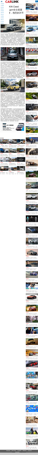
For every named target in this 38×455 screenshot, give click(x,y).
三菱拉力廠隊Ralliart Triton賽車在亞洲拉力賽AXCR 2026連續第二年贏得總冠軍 (31, 314)
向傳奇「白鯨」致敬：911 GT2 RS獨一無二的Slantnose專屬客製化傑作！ (31, 191)
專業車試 (2, 9)
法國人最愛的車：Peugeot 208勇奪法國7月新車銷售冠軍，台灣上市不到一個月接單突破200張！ (32, 437)
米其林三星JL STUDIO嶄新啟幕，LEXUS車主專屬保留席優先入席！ (31, 425)
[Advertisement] (12, 135)
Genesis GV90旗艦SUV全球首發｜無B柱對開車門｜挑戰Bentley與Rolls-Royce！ (32, 169)
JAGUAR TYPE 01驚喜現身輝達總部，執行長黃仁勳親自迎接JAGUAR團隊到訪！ (31, 336)
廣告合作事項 (14, 450)
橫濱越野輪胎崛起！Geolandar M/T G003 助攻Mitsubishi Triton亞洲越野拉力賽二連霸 (32, 180)
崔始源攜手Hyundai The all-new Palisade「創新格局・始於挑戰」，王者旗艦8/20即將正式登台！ (31, 270)
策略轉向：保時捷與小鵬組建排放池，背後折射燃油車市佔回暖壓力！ (31, 403)
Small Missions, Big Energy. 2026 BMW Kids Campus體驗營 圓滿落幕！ (31, 381)
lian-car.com (17, 452)
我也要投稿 (30, 450)
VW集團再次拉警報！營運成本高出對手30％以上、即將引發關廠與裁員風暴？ (32, 12)
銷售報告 (2, 23)
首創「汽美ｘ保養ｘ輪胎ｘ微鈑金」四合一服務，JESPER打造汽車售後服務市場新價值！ (31, 448)
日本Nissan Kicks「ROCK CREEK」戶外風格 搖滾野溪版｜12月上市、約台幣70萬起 (31, 91)
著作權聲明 (19, 450)
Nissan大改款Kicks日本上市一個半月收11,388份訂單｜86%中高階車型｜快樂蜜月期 (32, 392)
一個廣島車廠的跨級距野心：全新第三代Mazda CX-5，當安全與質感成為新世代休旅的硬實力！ (31, 247)
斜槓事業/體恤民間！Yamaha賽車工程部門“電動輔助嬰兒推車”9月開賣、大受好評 (31, 46)
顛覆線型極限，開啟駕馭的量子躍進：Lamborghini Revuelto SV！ (31, 370)
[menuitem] (2, 1)
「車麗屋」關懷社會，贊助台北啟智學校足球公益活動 (4, 147)
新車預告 (2, 7)
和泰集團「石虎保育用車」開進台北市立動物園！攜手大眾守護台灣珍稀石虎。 (31, 68)
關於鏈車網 (8, 450)
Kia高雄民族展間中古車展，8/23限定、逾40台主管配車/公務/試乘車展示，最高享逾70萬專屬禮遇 (32, 359)
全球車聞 (2, 3)
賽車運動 (2, 10)
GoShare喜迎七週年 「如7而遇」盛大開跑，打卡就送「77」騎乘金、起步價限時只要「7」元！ (32, 414)
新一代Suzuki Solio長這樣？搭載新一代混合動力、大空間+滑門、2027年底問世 (32, 213)
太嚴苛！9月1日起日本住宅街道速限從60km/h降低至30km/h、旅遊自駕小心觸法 (31, 325)
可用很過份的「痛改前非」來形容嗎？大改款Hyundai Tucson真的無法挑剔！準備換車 (31, 158)
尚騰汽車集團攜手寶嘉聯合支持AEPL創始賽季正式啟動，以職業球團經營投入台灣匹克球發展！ (32, 292)
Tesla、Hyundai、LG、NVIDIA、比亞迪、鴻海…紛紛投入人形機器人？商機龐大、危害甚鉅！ (32, 225)
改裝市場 (2, 12)
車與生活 (2, 14)
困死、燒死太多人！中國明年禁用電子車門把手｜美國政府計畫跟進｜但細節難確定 (31, 124)
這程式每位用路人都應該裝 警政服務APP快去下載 (4, 156)
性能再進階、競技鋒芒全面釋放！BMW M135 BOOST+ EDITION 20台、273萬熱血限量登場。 (31, 258)
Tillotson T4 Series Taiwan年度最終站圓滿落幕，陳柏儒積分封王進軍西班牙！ (32, 57)
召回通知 (2, 16)
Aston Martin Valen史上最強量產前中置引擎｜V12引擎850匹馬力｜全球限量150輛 (31, 303)
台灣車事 (2, 5)
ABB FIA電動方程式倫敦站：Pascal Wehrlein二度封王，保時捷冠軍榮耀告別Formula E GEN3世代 (32, 280)
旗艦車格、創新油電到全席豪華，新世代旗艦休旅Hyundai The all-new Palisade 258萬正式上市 (31, 146)
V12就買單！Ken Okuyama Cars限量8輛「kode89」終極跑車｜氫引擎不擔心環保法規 (31, 236)
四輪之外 (2, 19)
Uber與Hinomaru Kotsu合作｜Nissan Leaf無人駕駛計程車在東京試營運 (31, 202)
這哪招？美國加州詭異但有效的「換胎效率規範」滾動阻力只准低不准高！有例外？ (31, 113)
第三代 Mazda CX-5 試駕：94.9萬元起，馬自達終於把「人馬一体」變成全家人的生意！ (31, 102)
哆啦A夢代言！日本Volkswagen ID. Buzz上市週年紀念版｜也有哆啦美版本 (32, 35)
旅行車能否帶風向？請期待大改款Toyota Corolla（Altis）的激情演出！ (31, 24)
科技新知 (2, 17)
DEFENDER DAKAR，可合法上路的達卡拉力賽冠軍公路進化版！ (31, 347)
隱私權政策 (24, 450)
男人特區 (2, 21)
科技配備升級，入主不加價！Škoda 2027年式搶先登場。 (31, 79)
